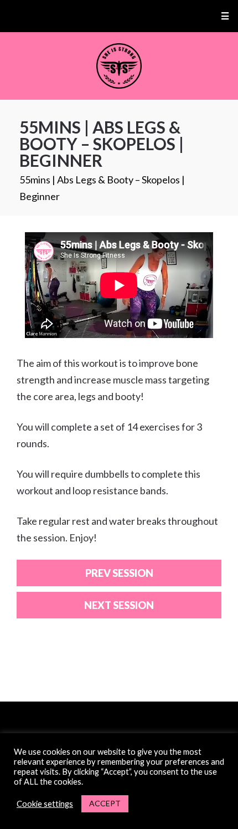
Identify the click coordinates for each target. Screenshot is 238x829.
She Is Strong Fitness (119, 66)
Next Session (119, 605)
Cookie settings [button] (45, 803)
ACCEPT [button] (105, 803)
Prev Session (119, 573)
